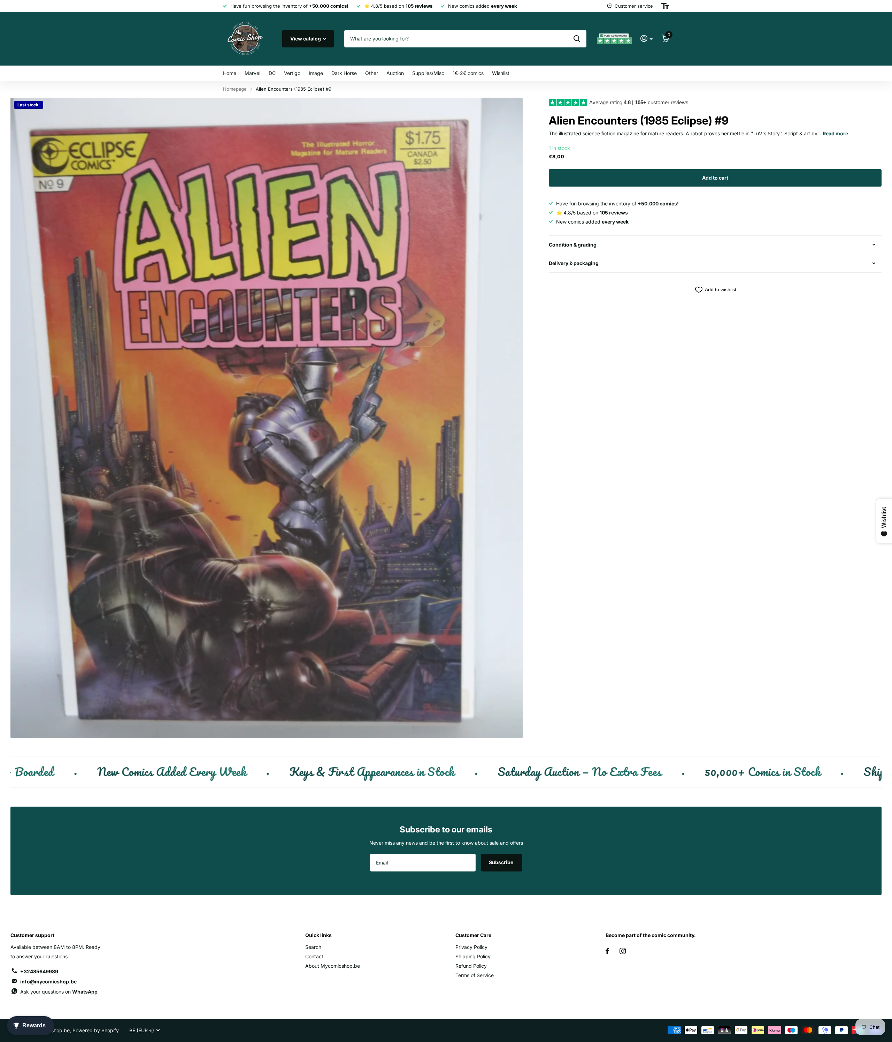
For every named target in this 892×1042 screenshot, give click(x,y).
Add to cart (715, 178)
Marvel (252, 73)
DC (272, 73)
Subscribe (501, 862)
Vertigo (292, 73)
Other (371, 73)
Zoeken (576, 38)
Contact (314, 956)
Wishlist (500, 73)
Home (229, 73)
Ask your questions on (59, 992)
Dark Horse (344, 73)
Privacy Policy (471, 947)
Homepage (235, 89)
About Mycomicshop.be (332, 966)
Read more (835, 133)
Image (316, 73)
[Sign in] (646, 38)
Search (313, 947)
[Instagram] (623, 951)
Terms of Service (474, 975)
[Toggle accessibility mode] (665, 5)
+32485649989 (39, 971)
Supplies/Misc (428, 73)
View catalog (306, 38)
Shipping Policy (473, 956)
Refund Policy (471, 966)
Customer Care (473, 935)
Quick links (318, 935)
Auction (395, 73)
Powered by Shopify (95, 1030)
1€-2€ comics (468, 73)
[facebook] (607, 951)
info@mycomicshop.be (48, 981)
